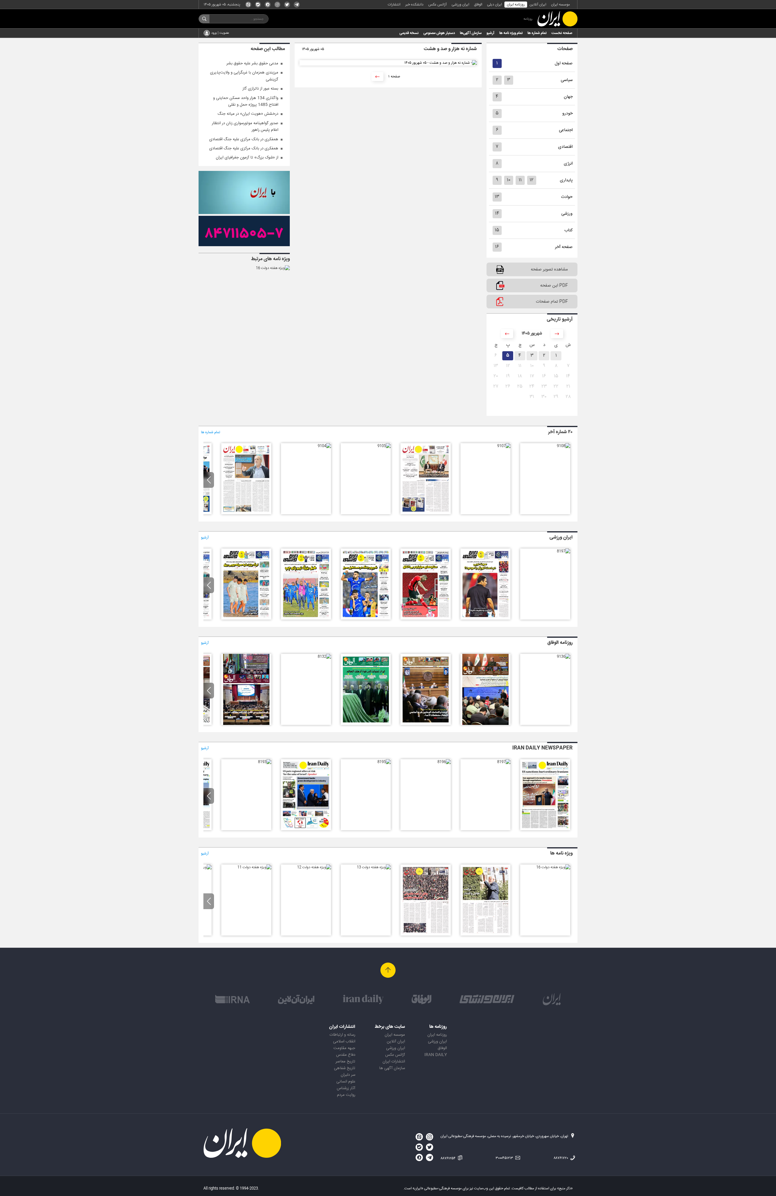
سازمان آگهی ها (392, 1068)
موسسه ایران (560, 5)
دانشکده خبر (414, 5)
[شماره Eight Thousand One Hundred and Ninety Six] (444, 762)
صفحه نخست (561, 33)
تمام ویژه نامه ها (511, 33)
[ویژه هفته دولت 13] (374, 867)
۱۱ (520, 180)
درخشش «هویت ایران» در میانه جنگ (248, 113)
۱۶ (497, 247)
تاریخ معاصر (345, 1061)
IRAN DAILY (435, 1055)
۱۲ (532, 180)
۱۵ (497, 230)
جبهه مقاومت (344, 1048)
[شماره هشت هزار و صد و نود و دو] (246, 619)
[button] (208, 480)
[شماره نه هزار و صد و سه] (246, 513)
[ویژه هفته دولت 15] (485, 935)
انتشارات (394, 5)
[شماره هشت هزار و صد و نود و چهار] (366, 619)
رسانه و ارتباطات (342, 1034)
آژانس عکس (437, 5)
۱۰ (508, 180)
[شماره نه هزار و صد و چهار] (324, 446)
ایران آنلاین (538, 5)
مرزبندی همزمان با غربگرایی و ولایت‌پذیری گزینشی (244, 76)
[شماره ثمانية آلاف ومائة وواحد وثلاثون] (246, 724)
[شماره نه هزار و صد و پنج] (384, 446)
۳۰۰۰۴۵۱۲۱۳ (505, 1158)
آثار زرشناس (346, 1088)
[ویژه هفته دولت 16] (273, 268)
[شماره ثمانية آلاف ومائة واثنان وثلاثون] (324, 657)
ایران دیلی (494, 5)
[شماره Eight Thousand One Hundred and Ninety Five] (384, 762)
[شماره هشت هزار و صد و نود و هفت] (563, 551)
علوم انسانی (345, 1081)
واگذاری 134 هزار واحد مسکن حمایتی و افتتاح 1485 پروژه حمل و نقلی (245, 101)
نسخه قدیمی (409, 33)
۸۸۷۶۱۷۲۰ (561, 1158)
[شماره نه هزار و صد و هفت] (503, 446)
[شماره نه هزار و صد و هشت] (563, 446)
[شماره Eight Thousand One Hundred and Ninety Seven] (503, 762)
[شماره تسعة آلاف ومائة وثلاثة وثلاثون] (366, 724)
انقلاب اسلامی (344, 1041)
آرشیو (490, 33)
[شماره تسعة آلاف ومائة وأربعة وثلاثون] (425, 724)
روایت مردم (346, 1095)
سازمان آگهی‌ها (471, 33)
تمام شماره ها (537, 33)
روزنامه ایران (516, 5)
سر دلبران (348, 1075)
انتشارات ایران (394, 1061)
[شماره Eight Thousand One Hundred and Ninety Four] (306, 829)
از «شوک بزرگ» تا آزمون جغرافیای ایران (247, 157)
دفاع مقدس (345, 1055)
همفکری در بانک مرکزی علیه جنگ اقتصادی (243, 139)
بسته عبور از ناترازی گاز (260, 88)
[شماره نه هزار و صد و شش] (425, 513)
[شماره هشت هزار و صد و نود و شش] (485, 619)
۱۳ (497, 197)
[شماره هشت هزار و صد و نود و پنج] (425, 619)
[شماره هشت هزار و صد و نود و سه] (306, 619)
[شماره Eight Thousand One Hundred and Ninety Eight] (545, 829)
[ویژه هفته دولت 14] (425, 935)
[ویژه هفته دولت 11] (254, 867)
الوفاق (478, 5)
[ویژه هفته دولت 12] (314, 867)
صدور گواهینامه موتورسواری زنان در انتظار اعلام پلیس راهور (245, 126)
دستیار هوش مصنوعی (439, 33)
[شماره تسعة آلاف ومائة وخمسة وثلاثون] (485, 724)
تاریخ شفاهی (344, 1068)
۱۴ (497, 213)
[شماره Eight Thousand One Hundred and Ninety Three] (264, 762)
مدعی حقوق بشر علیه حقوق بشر (252, 63)
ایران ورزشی (460, 5)
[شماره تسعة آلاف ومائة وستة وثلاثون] (563, 657)
